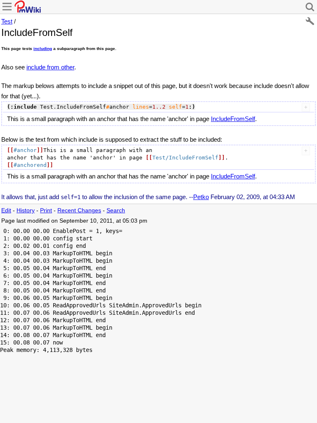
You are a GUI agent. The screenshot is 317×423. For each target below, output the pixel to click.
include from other (50, 67)
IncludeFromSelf (233, 118)
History (26, 210)
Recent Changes (79, 210)
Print (46, 210)
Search (115, 210)
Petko (201, 196)
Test (6, 21)
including (42, 48)
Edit (6, 210)
